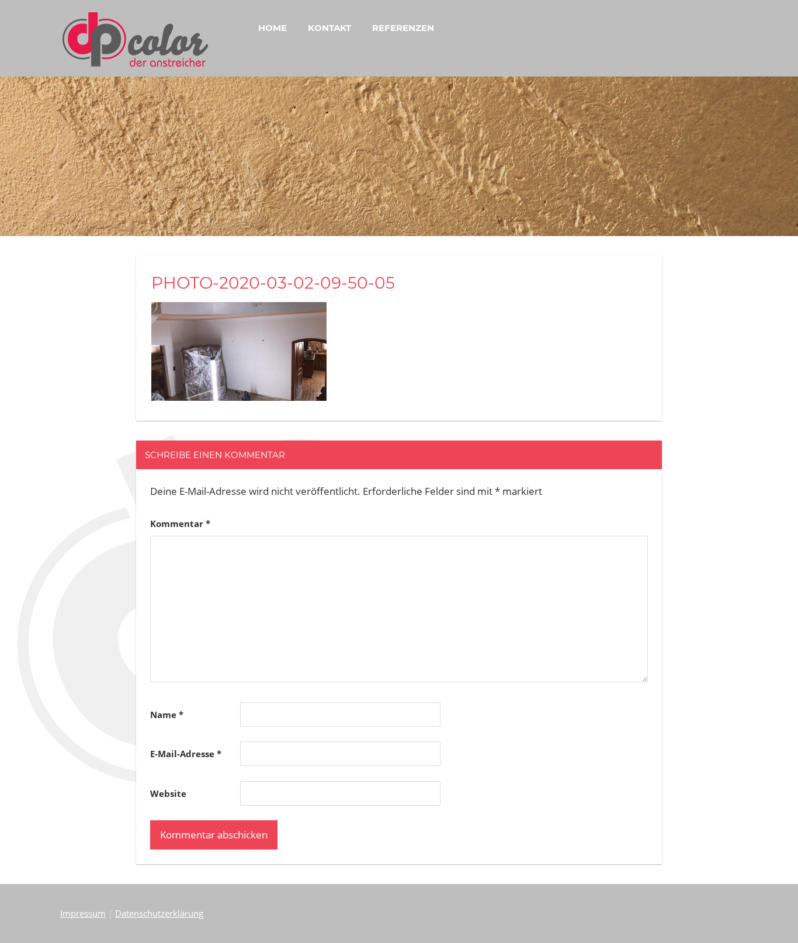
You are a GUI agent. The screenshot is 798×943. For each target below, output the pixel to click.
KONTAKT (329, 27)
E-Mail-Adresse (185, 754)
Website (168, 793)
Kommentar (180, 523)
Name (166, 714)
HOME (272, 27)
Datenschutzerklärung (159, 913)
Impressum (83, 913)
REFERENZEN (403, 27)
